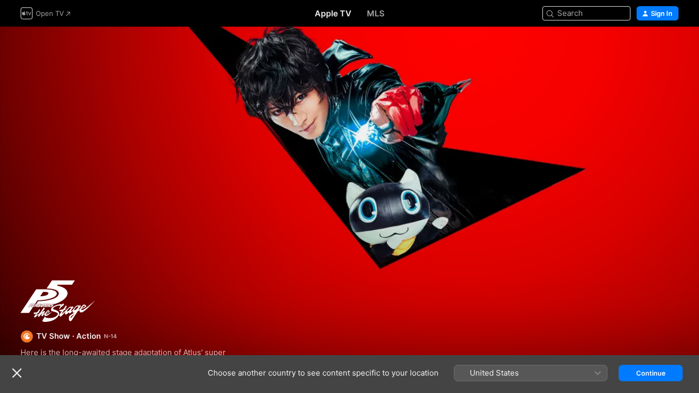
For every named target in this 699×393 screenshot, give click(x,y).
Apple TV (333, 13)
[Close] (16, 373)
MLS (375, 13)
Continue (651, 373)
